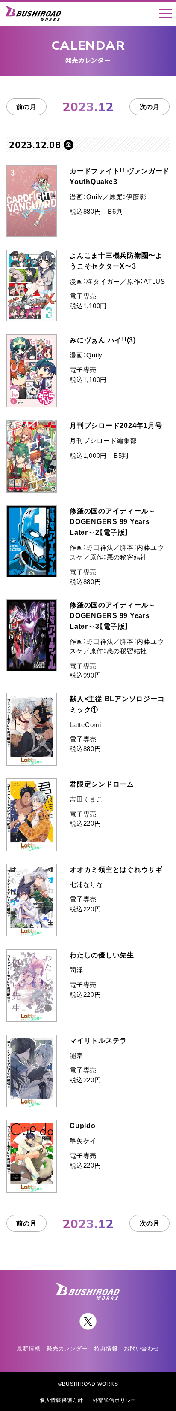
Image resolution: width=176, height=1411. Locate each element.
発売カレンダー (67, 1348)
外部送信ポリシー (114, 1400)
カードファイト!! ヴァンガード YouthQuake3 (120, 175)
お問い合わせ (141, 1348)
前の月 (26, 106)
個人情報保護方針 (61, 1400)
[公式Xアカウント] (88, 1321)
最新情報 (28, 1348)
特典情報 (105, 1348)
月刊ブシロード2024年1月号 (116, 425)
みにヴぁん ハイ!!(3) (103, 339)
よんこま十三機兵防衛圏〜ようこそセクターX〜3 (116, 260)
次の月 (150, 106)
